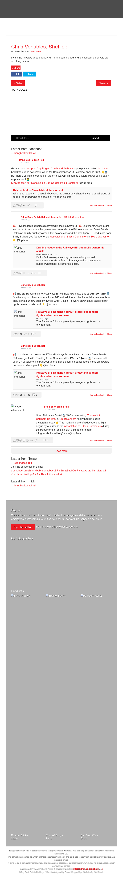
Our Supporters (22, 538)
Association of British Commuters (69, 236)
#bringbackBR (50, 470)
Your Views (22, 30)
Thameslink (93, 415)
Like (18, 74)
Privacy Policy (38, 868)
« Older (18, 83)
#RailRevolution (44, 474)
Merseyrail (102, 168)
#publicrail (17, 474)
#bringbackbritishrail (22, 470)
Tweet (31, 74)
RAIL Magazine (100, 236)
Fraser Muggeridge (73, 871)
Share (109, 205)
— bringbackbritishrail (23, 153)
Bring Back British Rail (25, 8)
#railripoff (29, 474)
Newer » (103, 83)
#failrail (58, 474)
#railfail (92, 470)
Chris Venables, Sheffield (40, 46)
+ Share (16, 67)
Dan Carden (53, 183)
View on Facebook (97, 205)
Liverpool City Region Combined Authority (50, 168)
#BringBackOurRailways (73, 470)
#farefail (101, 470)
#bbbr (38, 470)
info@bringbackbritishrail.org (88, 868)
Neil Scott (98, 871)
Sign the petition (23, 527)
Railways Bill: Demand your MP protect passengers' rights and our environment (67, 313)
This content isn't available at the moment (38, 190)
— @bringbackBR (21, 463)
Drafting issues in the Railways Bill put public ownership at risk (70, 249)
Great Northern (67, 419)
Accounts (24, 868)
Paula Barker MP (70, 183)
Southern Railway (46, 419)
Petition (16, 510)
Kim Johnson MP (21, 183)
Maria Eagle (38, 183)
